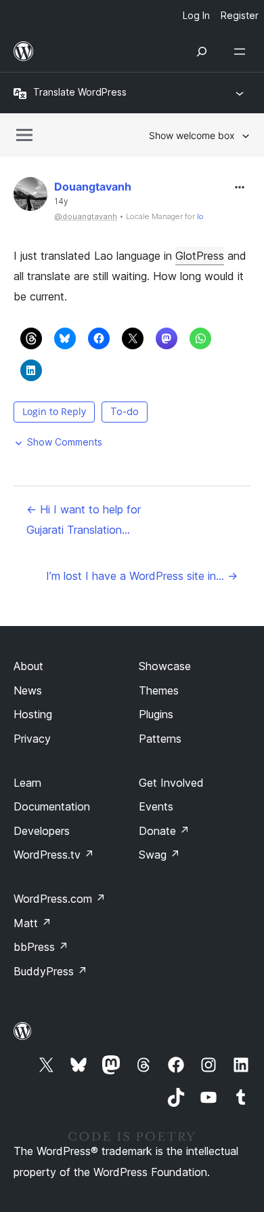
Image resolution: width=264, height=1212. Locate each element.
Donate (164, 831)
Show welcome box (192, 135)
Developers (42, 831)
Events (156, 806)
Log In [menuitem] (196, 15)
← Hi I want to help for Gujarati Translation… (83, 519)
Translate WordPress (80, 92)
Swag (159, 854)
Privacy (32, 738)
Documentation (52, 806)
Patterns (160, 738)
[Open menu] (242, 51)
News (28, 690)
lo (200, 216)
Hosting (33, 714)
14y (61, 201)
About (28, 666)
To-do (124, 411)
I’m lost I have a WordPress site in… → (142, 576)
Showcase (165, 666)
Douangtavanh (92, 186)
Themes (159, 690)
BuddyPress (50, 971)
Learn (27, 782)
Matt (32, 923)
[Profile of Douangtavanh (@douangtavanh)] (30, 197)
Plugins (156, 714)
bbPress (41, 947)
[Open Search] (202, 51)
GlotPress (199, 255)
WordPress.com (60, 898)
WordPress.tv (54, 854)
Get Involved (171, 782)
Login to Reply (54, 411)
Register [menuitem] (240, 15)
